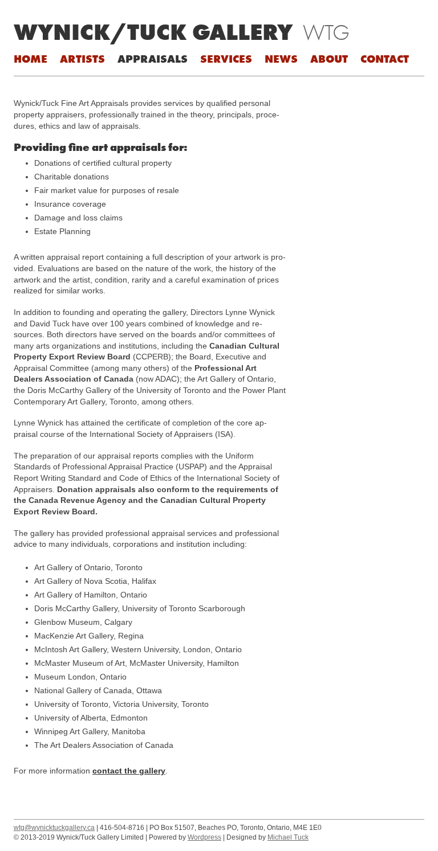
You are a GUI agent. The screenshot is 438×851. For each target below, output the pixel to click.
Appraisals (152, 59)
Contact (384, 59)
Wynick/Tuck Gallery (153, 32)
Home (30, 59)
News (281, 59)
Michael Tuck (288, 837)
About (329, 59)
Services (226, 59)
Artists (82, 59)
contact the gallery (128, 770)
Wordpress (204, 837)
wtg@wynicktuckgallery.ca (54, 828)
